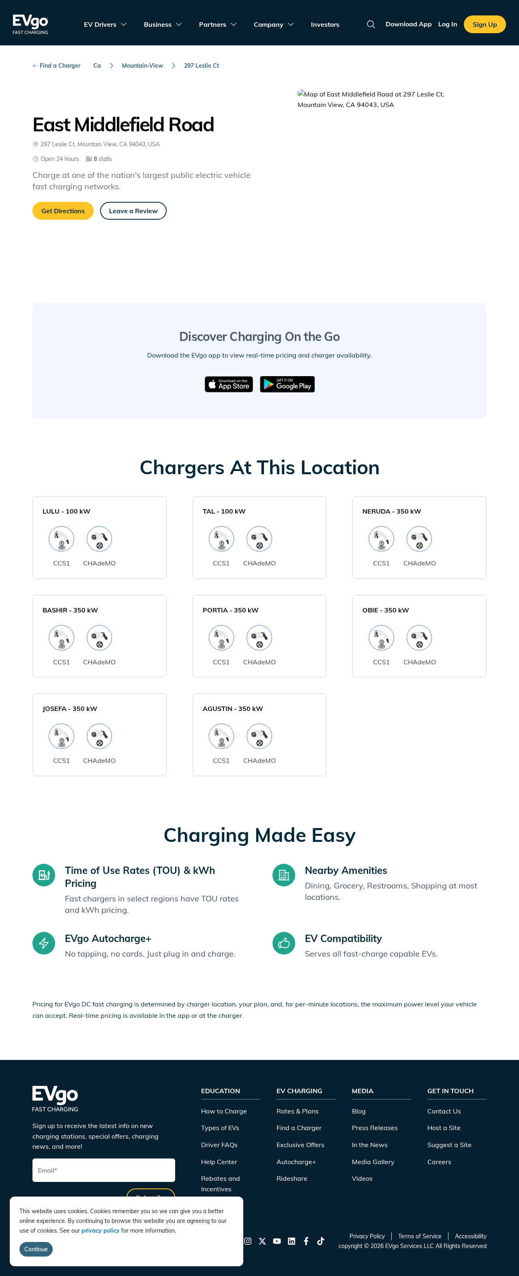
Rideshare (292, 1178)
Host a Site (444, 1128)
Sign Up (485, 24)
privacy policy (100, 1230)
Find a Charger (60, 65)
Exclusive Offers (300, 1145)
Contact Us (444, 1111)
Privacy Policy (367, 1236)
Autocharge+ (296, 1162)
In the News (370, 1145)
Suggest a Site (449, 1145)
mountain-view (142, 65)
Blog (359, 1111)
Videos (362, 1178)
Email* (47, 1170)
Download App (409, 24)
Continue (36, 1249)
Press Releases (375, 1128)
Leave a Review (133, 211)
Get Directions (63, 211)
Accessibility (471, 1236)
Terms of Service (420, 1236)
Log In (447, 24)
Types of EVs (220, 1128)
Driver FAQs (219, 1145)
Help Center (219, 1162)
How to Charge (224, 1111)
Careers (439, 1162)
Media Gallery (373, 1162)
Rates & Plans (298, 1111)
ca (97, 65)
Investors (325, 24)
